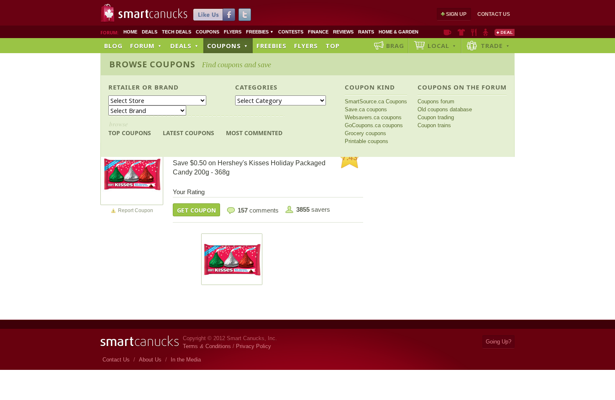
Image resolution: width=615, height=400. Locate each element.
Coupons (207, 31)
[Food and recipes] (474, 32)
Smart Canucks (152, 13)
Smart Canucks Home (139, 341)
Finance (318, 31)
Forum (146, 45)
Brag (395, 45)
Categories (256, 87)
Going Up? (498, 341)
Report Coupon (135, 210)
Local (442, 45)
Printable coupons (366, 141)
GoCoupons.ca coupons (374, 125)
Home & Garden (398, 31)
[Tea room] (447, 32)
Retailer (124, 87)
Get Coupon (196, 210)
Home (130, 31)
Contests (290, 31)
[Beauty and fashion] (461, 32)
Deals (149, 31)
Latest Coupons (188, 133)
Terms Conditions (207, 346)
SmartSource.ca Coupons (376, 101)
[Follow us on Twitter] (244, 14)
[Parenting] (485, 32)
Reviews (343, 31)
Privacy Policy (253, 346)
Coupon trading (436, 117)
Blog (113, 45)
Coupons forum (436, 101)
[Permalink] (132, 173)
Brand (166, 87)
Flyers (232, 31)
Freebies (260, 31)
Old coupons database (445, 109)
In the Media (186, 359)
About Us (150, 359)
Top (332, 45)
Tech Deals (176, 31)
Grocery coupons (365, 133)
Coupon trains (434, 125)
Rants (366, 31)
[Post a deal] (505, 32)
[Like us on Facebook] (214, 14)
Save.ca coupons (366, 109)
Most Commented (254, 133)
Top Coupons (129, 128)
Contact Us (493, 14)
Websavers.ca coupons (373, 117)
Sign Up (456, 14)
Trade (495, 45)
